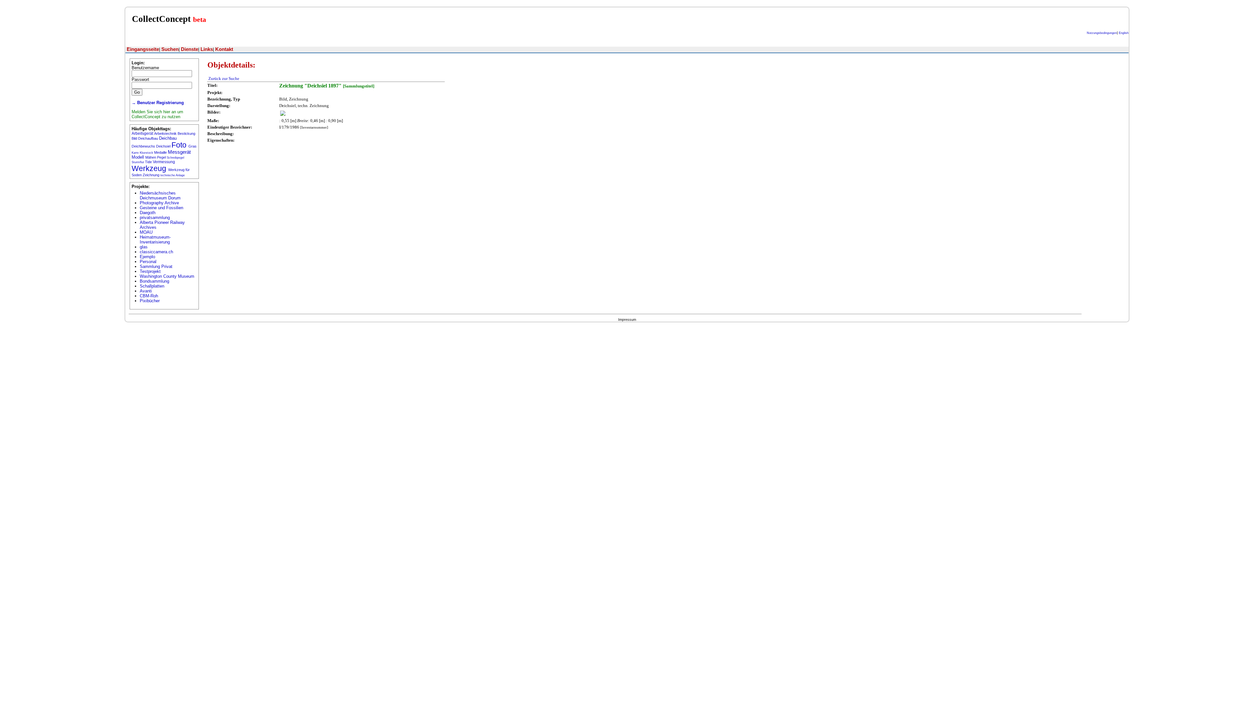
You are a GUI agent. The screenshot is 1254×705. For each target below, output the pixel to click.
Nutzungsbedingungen (1102, 33)
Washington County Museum (167, 276)
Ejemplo (147, 256)
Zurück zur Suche (223, 78)
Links (207, 49)
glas (144, 246)
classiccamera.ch (156, 251)
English (1124, 33)
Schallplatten (152, 286)
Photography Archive (159, 202)
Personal (148, 261)
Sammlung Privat (156, 266)
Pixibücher (150, 300)
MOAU (146, 232)
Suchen (170, 49)
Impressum (627, 319)
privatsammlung (155, 217)
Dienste (189, 49)
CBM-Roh (149, 295)
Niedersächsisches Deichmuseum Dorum (160, 195)
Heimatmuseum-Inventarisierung (155, 239)
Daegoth (147, 212)
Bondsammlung (154, 281)
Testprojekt (150, 271)
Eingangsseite (143, 49)
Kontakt (224, 49)
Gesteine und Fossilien (161, 207)
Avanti (146, 291)
